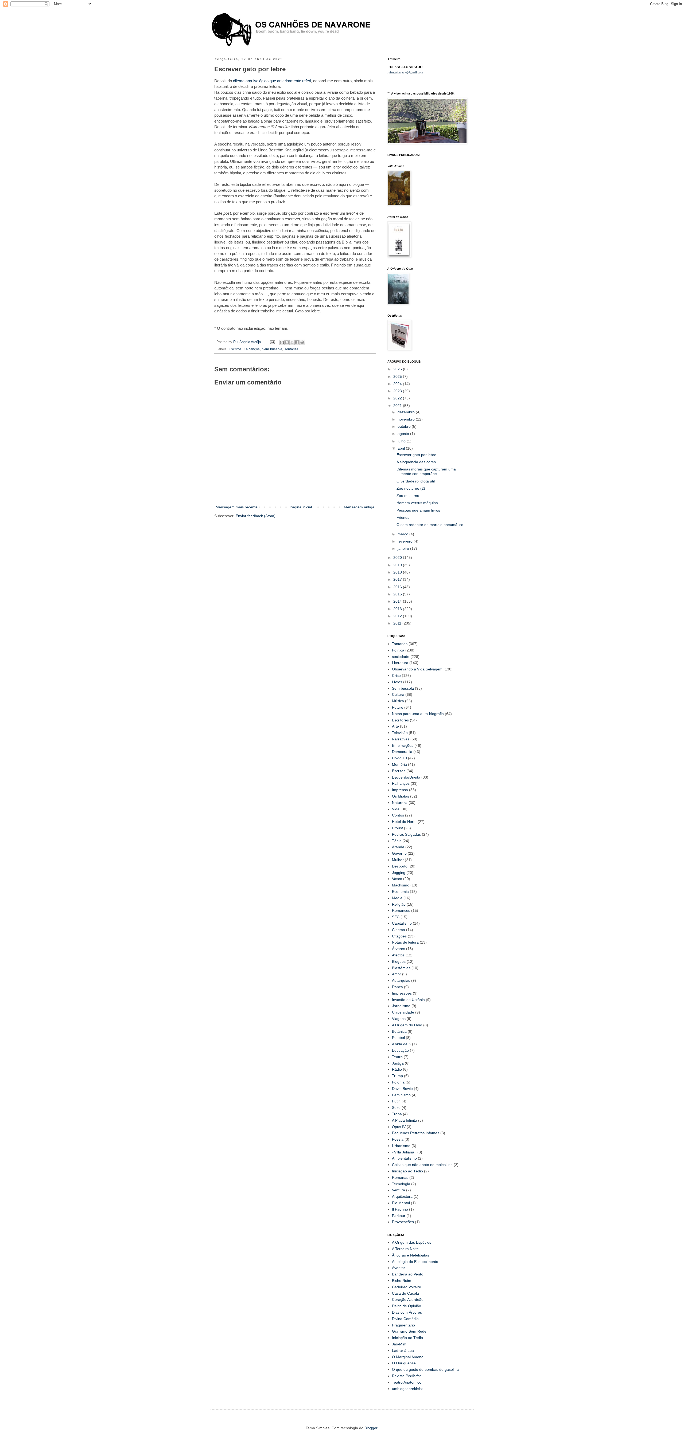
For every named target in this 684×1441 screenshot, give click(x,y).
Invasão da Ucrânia (408, 1000)
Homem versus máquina (417, 503)
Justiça (398, 1063)
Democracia (402, 751)
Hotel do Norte (404, 821)
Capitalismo (402, 923)
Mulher (398, 860)
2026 (398, 369)
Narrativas (400, 739)
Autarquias (401, 980)
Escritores (400, 720)
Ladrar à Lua (403, 1350)
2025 (398, 376)
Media (397, 898)
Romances (401, 910)
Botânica (399, 1031)
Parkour (398, 1216)
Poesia (397, 1139)
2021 (398, 405)
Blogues (399, 961)
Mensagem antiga (359, 507)
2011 (397, 623)
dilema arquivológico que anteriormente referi (272, 80)
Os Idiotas (400, 796)
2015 (398, 594)
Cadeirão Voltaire (406, 1287)
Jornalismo (401, 1006)
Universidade (403, 1012)
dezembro (407, 412)
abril (402, 448)
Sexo (396, 1107)
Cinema (398, 930)
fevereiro (406, 541)
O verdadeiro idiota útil (416, 481)
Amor (396, 974)
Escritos (235, 349)
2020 (398, 557)
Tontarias (291, 349)
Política (398, 650)
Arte (395, 726)
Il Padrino (400, 1209)
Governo (399, 853)
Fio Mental (401, 1203)
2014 (398, 601)
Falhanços (252, 349)
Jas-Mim (399, 1344)
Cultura (398, 694)
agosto (404, 433)
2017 (398, 579)
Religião (399, 904)
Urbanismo (401, 1146)
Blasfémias (401, 968)
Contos (398, 815)
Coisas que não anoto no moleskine (422, 1165)
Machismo (400, 885)
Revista (407, 1376)
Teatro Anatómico (406, 1382)
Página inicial (301, 507)
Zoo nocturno (408, 495)
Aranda (398, 847)
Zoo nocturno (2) (411, 488)
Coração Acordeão (407, 1299)
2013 (398, 609)
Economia (400, 891)
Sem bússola (272, 349)
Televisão (400, 733)
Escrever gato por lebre (416, 455)
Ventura (398, 1190)
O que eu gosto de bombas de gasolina (425, 1369)
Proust (397, 828)
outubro (405, 426)
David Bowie (402, 1088)
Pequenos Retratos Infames (415, 1133)
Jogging (398, 872)
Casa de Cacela (405, 1293)
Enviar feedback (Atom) (255, 516)
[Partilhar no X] (292, 342)
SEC (395, 917)
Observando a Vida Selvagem (417, 669)
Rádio (397, 1069)
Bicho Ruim (401, 1280)
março (403, 534)
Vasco (397, 879)
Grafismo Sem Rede (409, 1331)
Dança (397, 987)
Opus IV (399, 1127)
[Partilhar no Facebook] (297, 342)
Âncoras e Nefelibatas (410, 1255)
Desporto (399, 866)
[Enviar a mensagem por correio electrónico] (272, 342)
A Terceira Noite (405, 1249)
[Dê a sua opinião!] (287, 342)
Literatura (400, 663)
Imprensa (400, 790)
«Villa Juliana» (404, 1152)
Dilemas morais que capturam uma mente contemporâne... (426, 471)
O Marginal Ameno (407, 1357)
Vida (395, 809)
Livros (397, 682)
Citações (399, 936)
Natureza (399, 802)
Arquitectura (402, 1196)
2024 (398, 384)
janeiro (404, 548)
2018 (398, 572)
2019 (398, 565)
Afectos (398, 955)
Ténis (396, 841)
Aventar (398, 1268)
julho (402, 441)
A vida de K (401, 1044)
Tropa (397, 1114)
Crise (396, 675)
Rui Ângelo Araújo (247, 342)
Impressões (402, 993)
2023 (398, 391)
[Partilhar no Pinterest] (302, 342)
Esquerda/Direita (406, 777)
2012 (398, 616)
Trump (397, 1076)
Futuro (397, 707)
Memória (399, 764)
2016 (398, 587)
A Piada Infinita (404, 1120)
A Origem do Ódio (407, 1025)
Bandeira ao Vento (407, 1274)
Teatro (397, 1057)
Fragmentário (403, 1325)
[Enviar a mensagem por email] (282, 342)
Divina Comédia (405, 1319)
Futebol (398, 1037)
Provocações (403, 1222)
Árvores (398, 949)
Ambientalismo (404, 1158)
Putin (396, 1101)
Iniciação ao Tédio (407, 1171)
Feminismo (401, 1095)
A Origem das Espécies (411, 1242)
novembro (407, 419)
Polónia (398, 1082)
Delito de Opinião (406, 1306)
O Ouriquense (404, 1363)
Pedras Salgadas (406, 834)
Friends (403, 517)
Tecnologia (401, 1184)
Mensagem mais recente (237, 507)
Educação (400, 1050)
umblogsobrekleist (407, 1389)
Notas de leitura (405, 942)
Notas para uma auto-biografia (418, 714)
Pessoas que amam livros (418, 510)
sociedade (400, 656)
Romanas (400, 1177)
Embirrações (402, 745)
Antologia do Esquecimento (415, 1261)
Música (398, 701)
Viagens (399, 1018)
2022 (398, 398)
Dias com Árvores (407, 1312)
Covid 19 (399, 758)
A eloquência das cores (416, 462)
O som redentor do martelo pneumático (430, 525)
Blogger (370, 1428)
